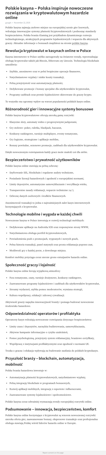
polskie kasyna (80, 43)
